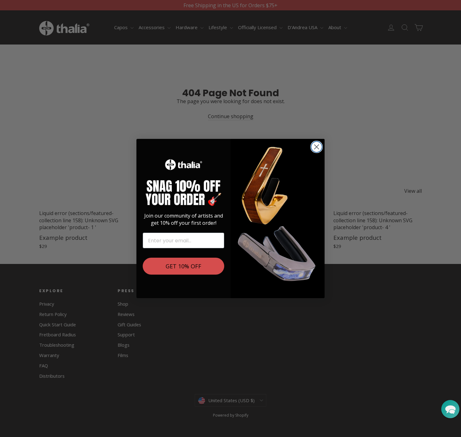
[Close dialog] (316, 146)
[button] (450, 409)
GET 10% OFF (183, 266)
